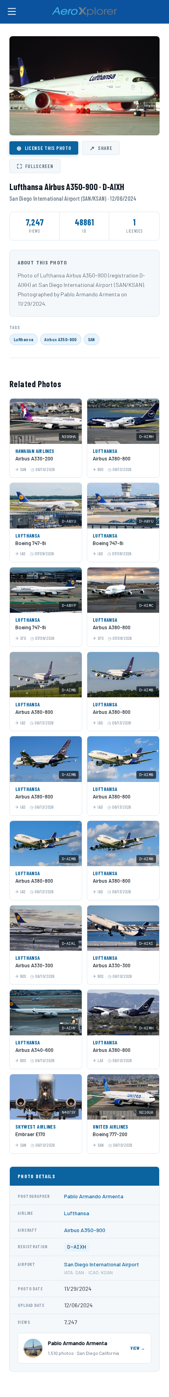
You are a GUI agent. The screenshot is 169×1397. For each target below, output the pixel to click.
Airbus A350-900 (60, 339)
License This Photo (44, 148)
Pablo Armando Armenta (93, 1196)
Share (101, 148)
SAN (91, 339)
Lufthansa (23, 339)
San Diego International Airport (101, 1264)
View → (137, 1348)
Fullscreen (35, 166)
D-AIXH (76, 1247)
